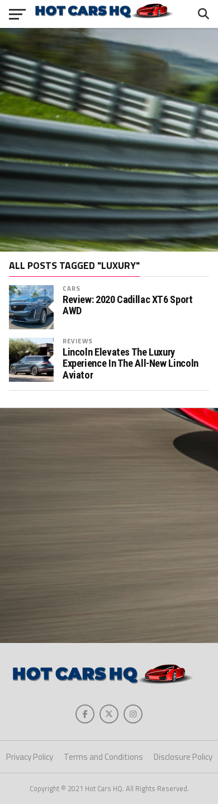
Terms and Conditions (103, 756)
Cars (71, 288)
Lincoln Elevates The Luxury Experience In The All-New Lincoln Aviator (130, 363)
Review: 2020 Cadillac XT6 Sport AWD (128, 305)
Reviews (78, 341)
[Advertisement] (109, 140)
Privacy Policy (29, 756)
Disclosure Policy (183, 756)
